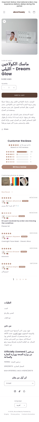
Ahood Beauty (18, 411)
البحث (6, 308)
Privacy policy (15, 414)
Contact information (28, 414)
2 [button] (16, 279)
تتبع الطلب (7, 318)
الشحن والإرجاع (9, 313)
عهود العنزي (17, 333)
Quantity (4, 84)
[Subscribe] (32, 383)
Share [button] (6, 129)
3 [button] (20, 279)
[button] (4, 12)
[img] (6, 198)
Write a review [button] (19, 167)
